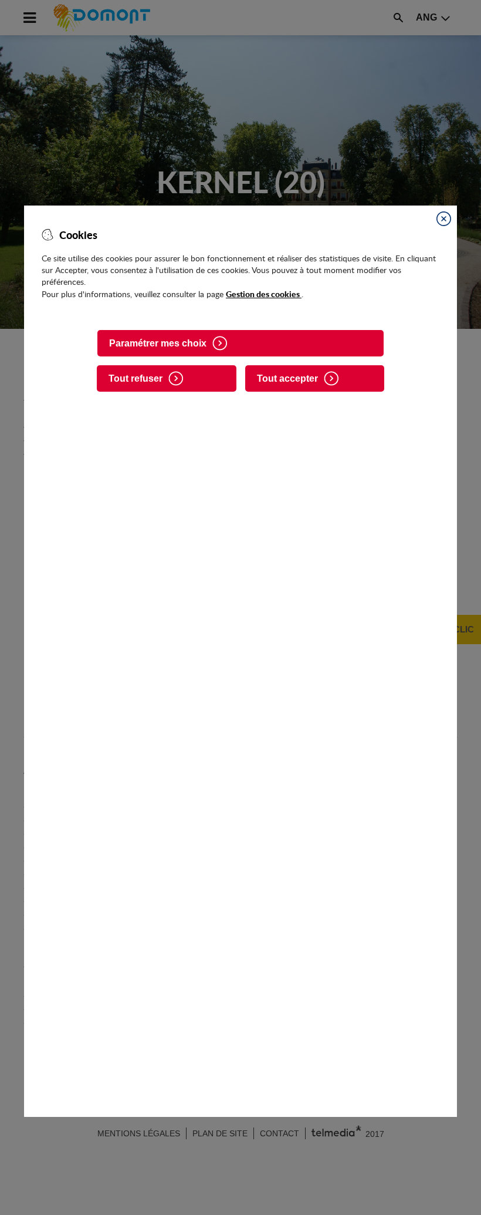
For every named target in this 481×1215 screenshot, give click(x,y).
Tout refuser (135, 378)
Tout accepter (287, 378)
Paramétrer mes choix (157, 343)
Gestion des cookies (264, 293)
